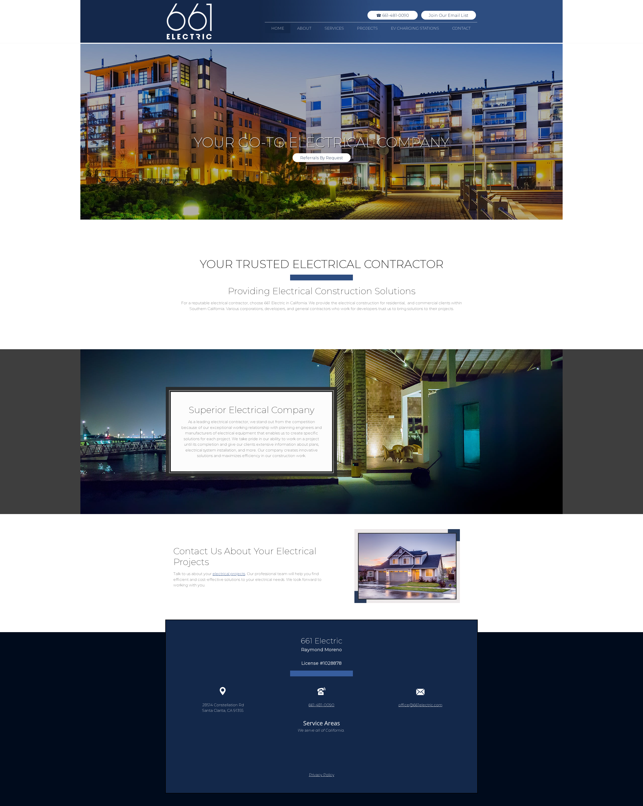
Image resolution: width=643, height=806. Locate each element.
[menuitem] (277, 28)
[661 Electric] (189, 21)
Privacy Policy (321, 774)
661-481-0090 (321, 704)
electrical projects (228, 573)
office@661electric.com (420, 704)
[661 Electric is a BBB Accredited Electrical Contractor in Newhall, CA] (321, 753)
